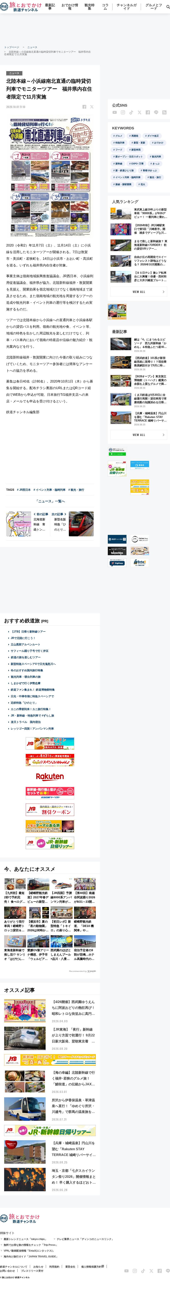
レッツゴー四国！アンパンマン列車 (32, 728)
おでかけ (158, 142)
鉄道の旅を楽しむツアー (26, 657)
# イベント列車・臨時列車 (50, 489)
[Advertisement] (85, 29)
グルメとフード (154, 6)
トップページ (11, 47)
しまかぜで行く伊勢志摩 (25, 683)
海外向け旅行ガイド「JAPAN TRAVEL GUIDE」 (31, 1256)
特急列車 (120, 142)
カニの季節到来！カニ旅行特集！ (31, 709)
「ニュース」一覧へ (50, 501)
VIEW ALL (139, 291)
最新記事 (50, 6)
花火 (143, 184)
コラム (105, 6)
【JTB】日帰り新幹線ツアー (28, 631)
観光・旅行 (155, 177)
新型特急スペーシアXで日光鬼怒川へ (33, 663)
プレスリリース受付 (32, 1270)
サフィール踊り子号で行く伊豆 (30, 650)
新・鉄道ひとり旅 (124, 170)
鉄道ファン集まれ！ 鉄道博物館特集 (33, 689)
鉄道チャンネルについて (13, 1266)
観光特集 (90, 6)
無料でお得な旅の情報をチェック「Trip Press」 (31, 1244)
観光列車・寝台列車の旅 (26, 676)
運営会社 (70, 1266)
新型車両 (136, 149)
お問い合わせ (7, 1270)
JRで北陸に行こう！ (23, 638)
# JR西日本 (24, 489)
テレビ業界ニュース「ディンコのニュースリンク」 (85, 1239)
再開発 (134, 136)
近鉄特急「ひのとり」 (24, 702)
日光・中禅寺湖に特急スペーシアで (32, 696)
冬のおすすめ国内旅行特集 (27, 670)
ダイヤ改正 (153, 136)
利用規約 (54, 1266)
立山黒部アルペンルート (25, 644)
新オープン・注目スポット (129, 156)
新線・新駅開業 (123, 184)
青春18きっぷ (150, 170)
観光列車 (156, 156)
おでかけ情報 (70, 6)
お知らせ (38, 1266)
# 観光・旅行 (76, 489)
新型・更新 (139, 142)
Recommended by (78, 971)
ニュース (32, 47)
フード (118, 149)
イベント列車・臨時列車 (128, 177)
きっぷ (156, 163)
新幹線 (118, 163)
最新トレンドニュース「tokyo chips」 (25, 1239)
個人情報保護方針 (91, 1266)
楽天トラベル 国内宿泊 (26, 722)
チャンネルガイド (127, 6)
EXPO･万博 (137, 163)
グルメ (118, 136)
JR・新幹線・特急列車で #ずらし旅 (32, 715)
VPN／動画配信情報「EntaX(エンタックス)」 (29, 1250)
